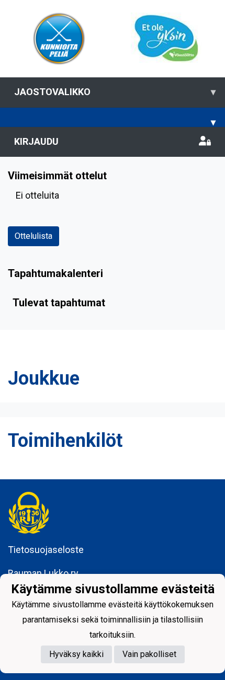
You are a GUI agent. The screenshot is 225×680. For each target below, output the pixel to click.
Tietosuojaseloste (46, 549)
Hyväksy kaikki (76, 654)
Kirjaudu (36, 141)
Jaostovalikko (115, 91)
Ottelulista (33, 236)
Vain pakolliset (149, 654)
